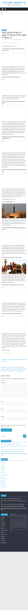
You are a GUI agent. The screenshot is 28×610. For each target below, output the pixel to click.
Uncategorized (4, 486)
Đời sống (3, 462)
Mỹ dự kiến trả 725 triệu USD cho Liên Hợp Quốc (11, 444)
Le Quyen (13, 39)
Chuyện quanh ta (14, 2)
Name (2, 401)
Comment (3, 382)
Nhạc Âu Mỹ (3, 468)
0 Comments (19, 39)
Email (2, 408)
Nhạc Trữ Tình (4, 478)
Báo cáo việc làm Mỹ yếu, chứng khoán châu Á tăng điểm (13, 449)
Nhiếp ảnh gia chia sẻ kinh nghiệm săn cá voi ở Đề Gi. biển (14, 360)
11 (13, 522)
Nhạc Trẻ (3, 476)
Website (2, 416)
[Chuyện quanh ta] (2, 9)
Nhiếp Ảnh (3, 482)
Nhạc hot (3, 470)
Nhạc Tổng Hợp (4, 474)
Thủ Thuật (4, 30)
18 (13, 524)
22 (23, 524)
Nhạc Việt (3, 480)
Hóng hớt (3, 466)
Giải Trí (2, 464)
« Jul (11, 531)
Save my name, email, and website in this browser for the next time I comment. (13, 426)
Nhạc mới (3, 472)
